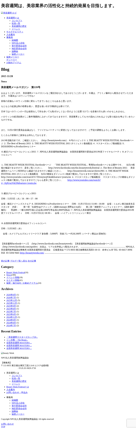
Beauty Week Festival (15, 272)
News (8, 275)
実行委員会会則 (19, 46)
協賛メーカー (18, 54)
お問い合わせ (7, 424)
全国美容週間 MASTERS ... (19, 343)
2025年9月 (11, 306)
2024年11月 (11, 317)
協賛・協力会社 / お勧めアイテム (22, 283)
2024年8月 (11, 323)
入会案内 (10, 389)
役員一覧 (16, 23)
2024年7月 (11, 325)
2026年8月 (11, 295)
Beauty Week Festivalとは (17, 387)
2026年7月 (11, 297)
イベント (16, 29)
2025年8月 (11, 309)
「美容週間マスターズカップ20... (22, 337)
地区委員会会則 (19, 48)
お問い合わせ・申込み (17, 392)
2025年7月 (11, 311)
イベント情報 (12, 277)
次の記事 (32, 261)
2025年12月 (11, 300)
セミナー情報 (12, 280)
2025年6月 (11, 314)
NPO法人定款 (18, 43)
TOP (3, 427)
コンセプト (17, 20)
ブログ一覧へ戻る (18, 261)
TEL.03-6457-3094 (9, 368)
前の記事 (5, 261)
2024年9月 (11, 320)
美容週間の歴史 (19, 26)
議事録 (15, 51)
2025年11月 (11, 303)
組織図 (15, 40)
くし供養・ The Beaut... (17, 340)
